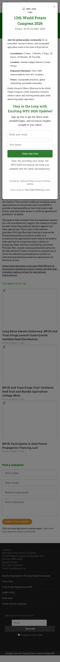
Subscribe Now (30, 153)
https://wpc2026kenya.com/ (37, 190)
